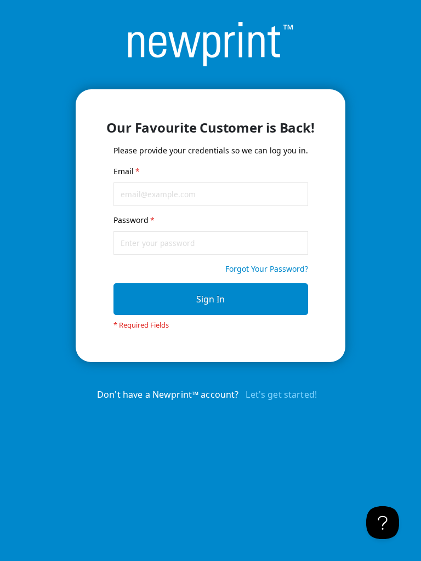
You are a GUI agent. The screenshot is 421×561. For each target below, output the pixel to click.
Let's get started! (281, 394)
